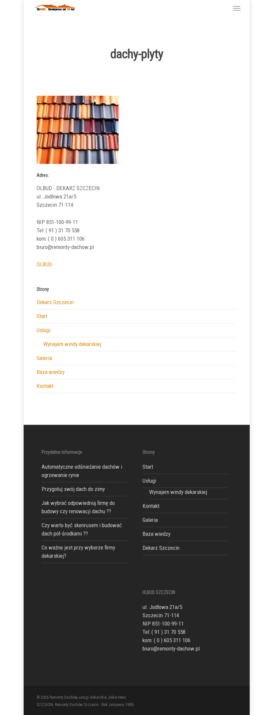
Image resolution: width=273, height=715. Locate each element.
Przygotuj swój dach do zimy (73, 489)
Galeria (44, 358)
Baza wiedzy (51, 372)
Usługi (43, 330)
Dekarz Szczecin (55, 302)
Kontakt (45, 386)
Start (42, 316)
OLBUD (44, 264)
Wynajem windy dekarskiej (72, 344)
